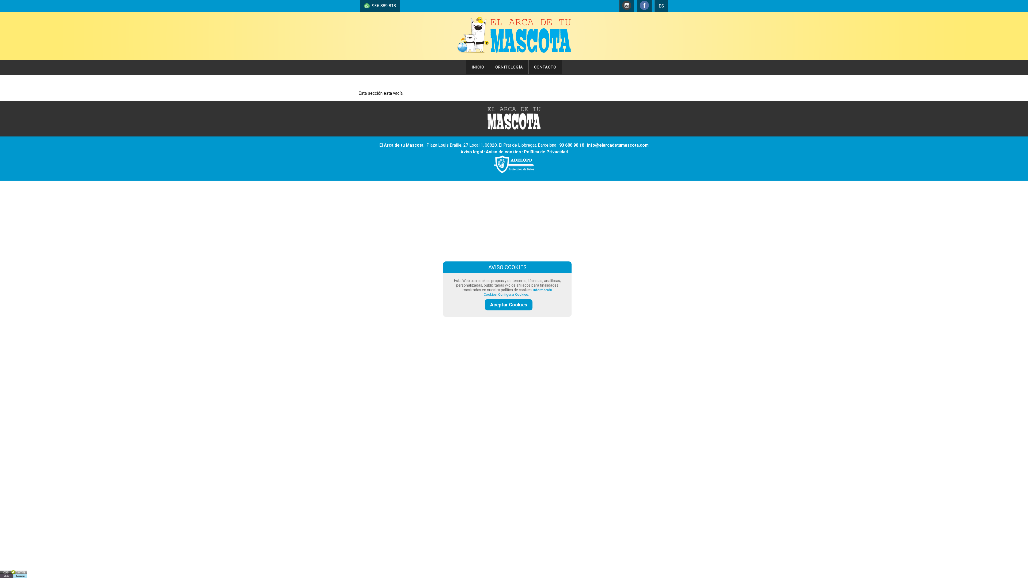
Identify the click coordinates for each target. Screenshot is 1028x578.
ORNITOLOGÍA (509, 67)
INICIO (478, 67)
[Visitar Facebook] (644, 8)
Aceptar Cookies (508, 304)
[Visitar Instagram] (626, 8)
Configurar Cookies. (514, 294)
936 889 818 (384, 5)
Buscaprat (20, 576)
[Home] (514, 54)
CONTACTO (545, 67)
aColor (6, 576)
